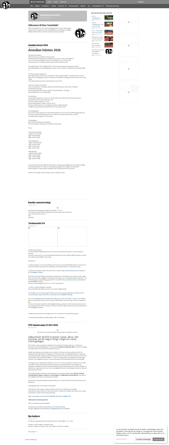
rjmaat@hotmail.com (56, 408)
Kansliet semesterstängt (39, 202)
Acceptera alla (158, 439)
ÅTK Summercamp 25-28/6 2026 (43, 325)
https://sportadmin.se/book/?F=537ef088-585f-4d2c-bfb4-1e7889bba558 (49, 396)
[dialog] (140, 434)
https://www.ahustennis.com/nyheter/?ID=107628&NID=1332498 (53, 295)
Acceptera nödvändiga (143, 439)
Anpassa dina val (121, 439)
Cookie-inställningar (31, 439)
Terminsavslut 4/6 (36, 223)
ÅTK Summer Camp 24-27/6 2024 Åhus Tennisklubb (98, 51)
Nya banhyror (34, 416)
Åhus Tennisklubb (38, 2)
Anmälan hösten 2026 (38, 45)
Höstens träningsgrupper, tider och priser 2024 (97, 24)
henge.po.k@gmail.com (35, 408)
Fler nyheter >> (32, 432)
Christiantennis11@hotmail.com (47, 59)
